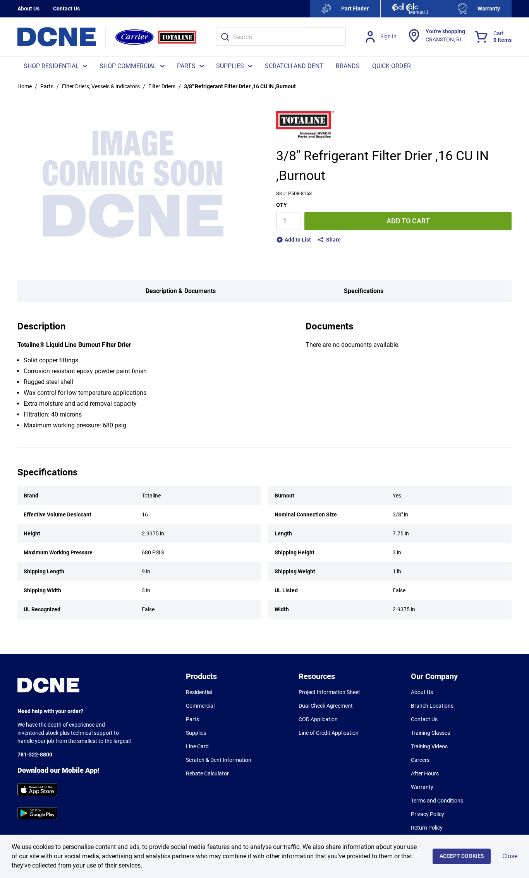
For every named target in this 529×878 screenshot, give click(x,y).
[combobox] (281, 36)
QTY (281, 205)
